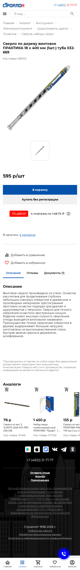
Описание (13, 273)
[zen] (64, 449)
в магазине (28, 235)
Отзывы (32, 273)
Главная (8, 23)
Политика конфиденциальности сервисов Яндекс (40, 538)
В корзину (40, 190)
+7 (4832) (65, 5)
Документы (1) (54, 273)
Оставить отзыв (40, 472)
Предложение (40, 480)
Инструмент (44, 23)
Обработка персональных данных (40, 534)
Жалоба (40, 476)
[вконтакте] (55, 449)
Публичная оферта (40, 530)
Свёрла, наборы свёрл (38, 34)
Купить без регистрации (40, 199)
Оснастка (9, 34)
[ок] (73, 449)
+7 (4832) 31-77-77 (40, 460)
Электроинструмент (17, 28)
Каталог (25, 23)
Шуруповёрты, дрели (52, 28)
